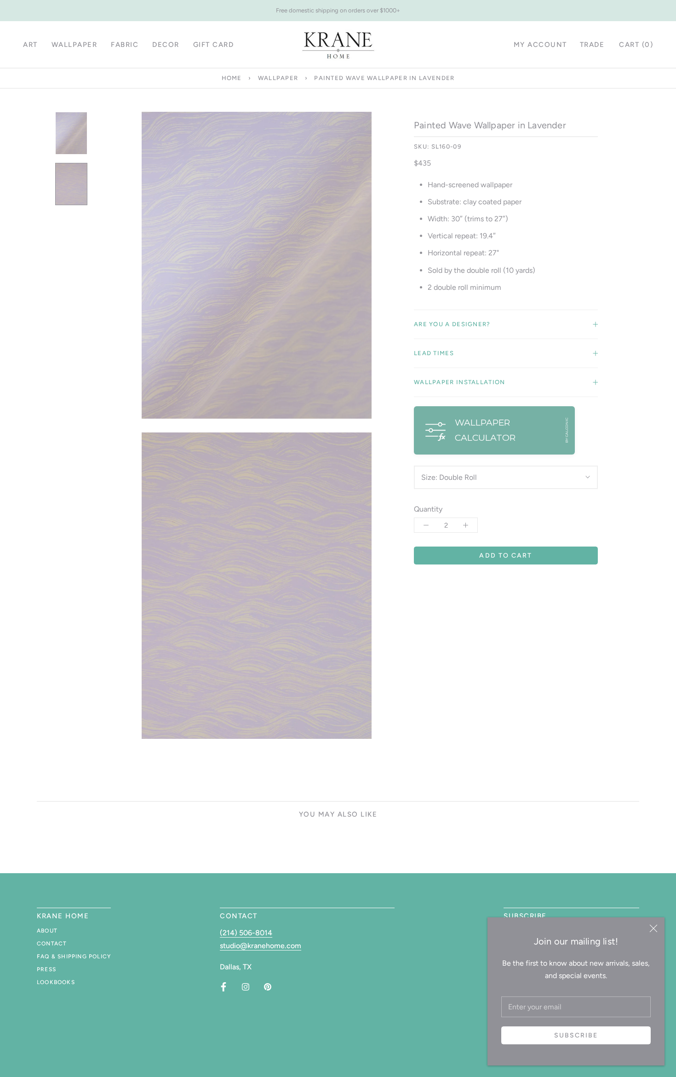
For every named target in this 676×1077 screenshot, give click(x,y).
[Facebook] (223, 986)
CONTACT (52, 943)
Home (232, 78)
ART (30, 44)
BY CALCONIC (566, 430)
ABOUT (47, 930)
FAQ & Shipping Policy (74, 956)
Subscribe (576, 1035)
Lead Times (434, 353)
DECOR (165, 44)
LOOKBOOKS (56, 982)
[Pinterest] (267, 986)
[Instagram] (245, 986)
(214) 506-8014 (246, 932)
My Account (540, 44)
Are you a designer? (452, 324)
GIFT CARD (213, 44)
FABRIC (124, 44)
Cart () (636, 44)
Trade (592, 44)
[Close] (653, 928)
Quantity (428, 509)
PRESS (46, 969)
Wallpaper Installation (459, 382)
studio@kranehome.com (260, 945)
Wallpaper (278, 78)
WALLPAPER (74, 44)
